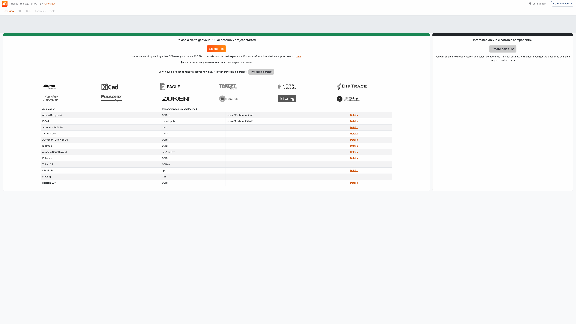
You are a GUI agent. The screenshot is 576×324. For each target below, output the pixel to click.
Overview (9, 11)
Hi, (561, 3)
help (298, 56)
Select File (216, 49)
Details (354, 115)
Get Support (539, 3)
